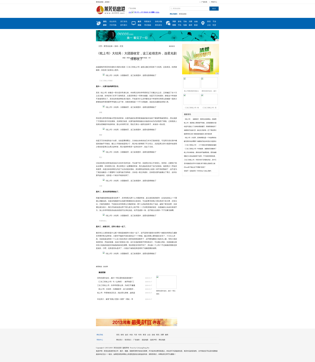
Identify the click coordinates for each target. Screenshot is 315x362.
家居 (209, 21)
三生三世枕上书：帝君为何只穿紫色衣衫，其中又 (200, 160)
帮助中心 (214, 2)
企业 (209, 25)
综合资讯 (113, 21)
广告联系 (204, 2)
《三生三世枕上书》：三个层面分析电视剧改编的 (200, 145)
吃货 (214, 25)
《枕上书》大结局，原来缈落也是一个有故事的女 (200, 137)
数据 (196, 25)
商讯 (157, 335)
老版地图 (145, 340)
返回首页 (172, 46)
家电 (179, 21)
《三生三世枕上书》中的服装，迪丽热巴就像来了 (200, 149)
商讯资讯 (158, 25)
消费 (190, 21)
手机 (179, 25)
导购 (185, 21)
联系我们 (128, 340)
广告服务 (136, 340)
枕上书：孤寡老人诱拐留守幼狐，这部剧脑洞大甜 (200, 123)
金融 (196, 21)
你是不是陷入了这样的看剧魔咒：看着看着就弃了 (200, 126)
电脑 (185, 25)
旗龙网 (105, 266)
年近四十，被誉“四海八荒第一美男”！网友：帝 (115, 299)
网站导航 (100, 335)
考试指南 (147, 25)
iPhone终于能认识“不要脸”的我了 (194, 167)
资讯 (117, 335)
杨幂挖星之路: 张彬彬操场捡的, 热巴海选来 (198, 134)
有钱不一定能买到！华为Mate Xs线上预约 (197, 171)
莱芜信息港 (182, 14)
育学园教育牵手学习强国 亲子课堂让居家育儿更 (199, 163)
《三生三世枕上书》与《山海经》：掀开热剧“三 (115, 282)
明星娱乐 (147, 21)
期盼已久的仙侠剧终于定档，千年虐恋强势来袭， (200, 156)
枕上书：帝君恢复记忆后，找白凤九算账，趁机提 (116, 293)
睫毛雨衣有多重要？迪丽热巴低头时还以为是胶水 (200, 141)
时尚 (140, 335)
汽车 (135, 335)
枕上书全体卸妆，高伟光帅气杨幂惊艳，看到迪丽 (200, 152)
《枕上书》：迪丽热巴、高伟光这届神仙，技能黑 (200, 119)
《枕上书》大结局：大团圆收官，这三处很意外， (116, 289)
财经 (122, 335)
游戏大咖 (158, 21)
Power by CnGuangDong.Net (139, 348)
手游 (214, 21)
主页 (100, 46)
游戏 (116, 46)
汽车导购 (113, 25)
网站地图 (162, 340)
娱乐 (126, 335)
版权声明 (153, 340)
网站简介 (119, 340)
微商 (190, 25)
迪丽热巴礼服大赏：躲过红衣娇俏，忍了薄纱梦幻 (200, 130)
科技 (131, 335)
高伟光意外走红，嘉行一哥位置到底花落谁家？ (115, 278)
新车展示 (123, 25)
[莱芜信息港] (110, 14)
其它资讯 (123, 21)
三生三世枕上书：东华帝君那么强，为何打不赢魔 (116, 285)
